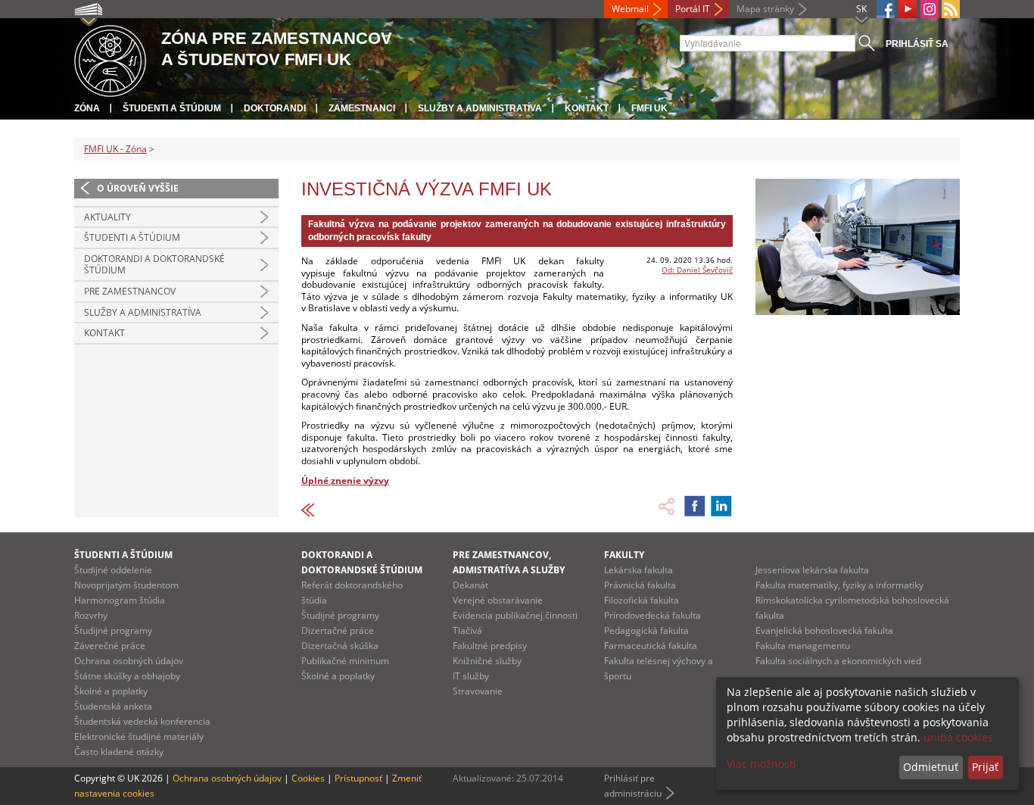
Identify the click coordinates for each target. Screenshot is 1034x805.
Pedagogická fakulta (646, 630)
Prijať (985, 767)
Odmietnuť (930, 767)
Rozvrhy (90, 615)
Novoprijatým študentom (126, 585)
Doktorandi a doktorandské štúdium (154, 264)
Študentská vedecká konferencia (142, 721)
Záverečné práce (109, 645)
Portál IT (692, 8)
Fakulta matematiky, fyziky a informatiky (839, 585)
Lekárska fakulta (638, 569)
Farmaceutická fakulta (650, 645)
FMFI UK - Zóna (115, 148)
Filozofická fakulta (641, 600)
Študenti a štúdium (172, 108)
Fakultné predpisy (490, 645)
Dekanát (470, 585)
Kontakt (587, 108)
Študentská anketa (113, 706)
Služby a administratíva (480, 108)
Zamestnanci (362, 108)
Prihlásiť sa (917, 44)
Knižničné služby (487, 660)
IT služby (471, 675)
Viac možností (761, 764)
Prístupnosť (358, 778)
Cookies (308, 778)
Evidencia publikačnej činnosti (515, 615)
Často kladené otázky (119, 751)
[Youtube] (908, 9)
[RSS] (951, 9)
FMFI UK (649, 108)
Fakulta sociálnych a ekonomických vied (838, 660)
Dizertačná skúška (339, 645)
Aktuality (107, 217)
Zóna (87, 108)
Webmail (630, 8)
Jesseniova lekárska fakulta (812, 569)
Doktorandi (275, 108)
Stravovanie (478, 691)
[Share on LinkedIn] (721, 506)
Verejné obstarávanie (498, 600)
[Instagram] (929, 9)
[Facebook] (886, 9)
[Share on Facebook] (695, 506)
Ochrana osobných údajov (128, 660)
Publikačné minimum (345, 660)
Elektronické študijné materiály (139, 736)
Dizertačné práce (337, 630)
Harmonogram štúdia (119, 600)
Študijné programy (113, 630)
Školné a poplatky (111, 691)
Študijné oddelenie (113, 569)
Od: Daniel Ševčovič (697, 269)
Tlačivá (467, 630)
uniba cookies (958, 737)
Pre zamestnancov (130, 291)
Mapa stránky (765, 8)
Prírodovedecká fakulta (652, 615)
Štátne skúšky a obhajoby (127, 675)
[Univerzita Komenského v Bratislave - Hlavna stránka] (110, 58)
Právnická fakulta (640, 585)
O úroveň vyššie (138, 188)
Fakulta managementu (802, 645)
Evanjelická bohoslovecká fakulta (824, 630)
